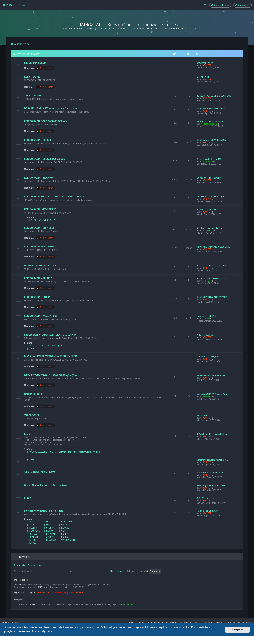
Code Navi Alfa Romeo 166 (209, 159)
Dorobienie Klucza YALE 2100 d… (212, 108)
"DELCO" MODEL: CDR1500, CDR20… (213, 266)
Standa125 (207, 161)
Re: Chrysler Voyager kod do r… (211, 228)
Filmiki (27, 497)
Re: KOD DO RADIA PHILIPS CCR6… (212, 297)
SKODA (64, 534)
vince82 (206, 318)
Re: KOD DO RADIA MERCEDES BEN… (213, 247)
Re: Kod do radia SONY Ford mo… (212, 121)
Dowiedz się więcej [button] (42, 631)
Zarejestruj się (34, 565)
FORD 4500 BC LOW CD (207, 511)
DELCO (32, 543)
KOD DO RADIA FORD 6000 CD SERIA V (45, 121)
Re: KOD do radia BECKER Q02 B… (212, 140)
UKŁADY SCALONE (38, 452)
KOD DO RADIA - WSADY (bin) (40, 315)
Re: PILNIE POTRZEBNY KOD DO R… (213, 278)
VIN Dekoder (202, 415)
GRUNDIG (50, 528)
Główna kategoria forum (26, 53)
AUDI (31, 345)
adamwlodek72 (209, 124)
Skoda (42, 345)
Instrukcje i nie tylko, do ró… (209, 356)
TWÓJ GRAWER (33, 95)
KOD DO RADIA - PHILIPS (37, 297)
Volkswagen (56, 345)
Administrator (46, 68)
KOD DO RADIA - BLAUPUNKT (40, 177)
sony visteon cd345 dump (208, 316)
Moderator (80, 592)
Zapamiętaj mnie (138, 571)
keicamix (206, 281)
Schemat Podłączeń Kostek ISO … (212, 460)
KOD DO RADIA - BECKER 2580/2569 (44, 158)
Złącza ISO (30, 459)
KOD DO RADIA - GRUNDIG (38, 278)
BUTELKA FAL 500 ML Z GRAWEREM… (214, 96)
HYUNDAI (50, 534)
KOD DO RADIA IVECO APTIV (40, 209)
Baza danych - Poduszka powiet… (212, 485)
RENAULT (65, 528)
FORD (48, 525)
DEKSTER (206, 65)
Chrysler (33, 534)
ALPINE (32, 525)
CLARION (33, 537)
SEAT (63, 531)
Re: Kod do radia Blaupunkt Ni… (211, 178)
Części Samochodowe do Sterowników (45, 485)
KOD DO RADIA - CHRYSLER (39, 227)
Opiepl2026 (128, 604)
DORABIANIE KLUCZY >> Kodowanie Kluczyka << (50, 108)
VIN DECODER (32, 415)
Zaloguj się (19, 565)
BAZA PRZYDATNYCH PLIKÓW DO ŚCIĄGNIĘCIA (50, 375)
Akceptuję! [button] (237, 630)
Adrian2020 (208, 230)
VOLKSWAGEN (68, 540)
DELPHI (32, 540)
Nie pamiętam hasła (119, 571)
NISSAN (64, 525)
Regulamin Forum (205, 63)
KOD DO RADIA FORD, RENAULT (41, 246)
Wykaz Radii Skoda (205, 335)
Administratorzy (45, 592)
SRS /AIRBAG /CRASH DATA (39, 472)
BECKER (33, 528)
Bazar (27, 433)
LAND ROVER (67, 521)
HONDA (49, 531)
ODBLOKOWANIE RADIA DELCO (41, 265)
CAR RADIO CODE (34, 393)
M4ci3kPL (207, 396)
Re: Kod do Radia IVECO (207, 209)
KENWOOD (51, 540)
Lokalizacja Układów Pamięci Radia (43, 510)
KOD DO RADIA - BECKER (38, 140)
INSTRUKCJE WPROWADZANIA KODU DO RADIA (50, 356)
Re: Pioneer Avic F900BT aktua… (211, 375)
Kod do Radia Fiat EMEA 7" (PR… (211, 197)
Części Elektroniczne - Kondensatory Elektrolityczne (76, 452)
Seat (31, 348)
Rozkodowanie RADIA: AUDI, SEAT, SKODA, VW (50, 334)
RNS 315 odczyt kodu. (207, 498)
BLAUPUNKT (35, 531)
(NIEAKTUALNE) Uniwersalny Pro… (212, 434)
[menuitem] (22, 5)
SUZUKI (64, 537)
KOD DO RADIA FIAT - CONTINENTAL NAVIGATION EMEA (55, 196)
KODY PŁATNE (32, 76)
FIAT (48, 521)
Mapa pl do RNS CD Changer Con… (212, 394)
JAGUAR (50, 537)
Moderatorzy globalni (64, 592)
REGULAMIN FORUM (35, 62)
